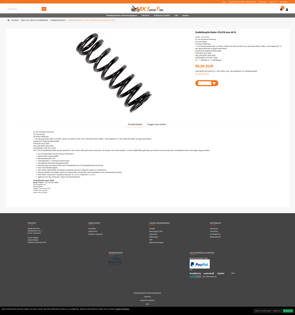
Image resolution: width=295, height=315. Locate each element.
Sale (176, 15)
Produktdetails (135, 124)
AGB (150, 240)
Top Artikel (214, 231)
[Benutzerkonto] (287, 9)
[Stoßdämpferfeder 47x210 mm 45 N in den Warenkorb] (214, 83)
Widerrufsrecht (215, 237)
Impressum (153, 234)
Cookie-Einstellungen (263, 311)
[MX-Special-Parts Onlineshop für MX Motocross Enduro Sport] (147, 9)
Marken (186, 15)
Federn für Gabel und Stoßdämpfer (34, 20)
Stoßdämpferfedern (58, 20)
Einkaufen (283, 2)
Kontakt (152, 228)
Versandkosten (215, 234)
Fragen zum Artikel (157, 124)
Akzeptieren (288, 311)
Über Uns (272, 2)
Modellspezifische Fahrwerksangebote (121, 15)
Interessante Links (155, 231)
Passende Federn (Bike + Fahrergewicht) (242, 2)
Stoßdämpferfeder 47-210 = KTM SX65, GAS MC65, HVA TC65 (91, 20)
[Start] (8, 20)
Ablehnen (277, 311)
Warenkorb (263, 2)
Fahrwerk (145, 15)
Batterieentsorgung (156, 242)
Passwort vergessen (95, 234)
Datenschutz (153, 237)
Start (224, 2)
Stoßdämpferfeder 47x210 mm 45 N (215, 32)
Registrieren (92, 231)
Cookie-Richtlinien (122, 309)
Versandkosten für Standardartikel (243, 71)
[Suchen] (44, 9)
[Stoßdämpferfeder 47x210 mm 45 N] (114, 73)
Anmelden (92, 228)
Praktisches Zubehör (162, 15)
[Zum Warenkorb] (281, 10)
